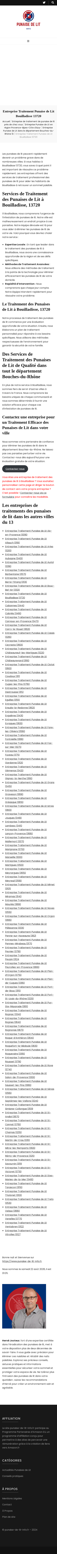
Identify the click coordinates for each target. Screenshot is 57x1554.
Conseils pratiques (12, 1476)
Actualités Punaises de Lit (16, 1470)
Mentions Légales (12, 1498)
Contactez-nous (15, 469)
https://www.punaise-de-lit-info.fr (22, 1261)
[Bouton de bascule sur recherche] (53, 3)
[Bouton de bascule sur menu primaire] (28, 41)
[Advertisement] (28, 75)
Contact (7, 1504)
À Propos (7, 1510)
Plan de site (8, 1517)
